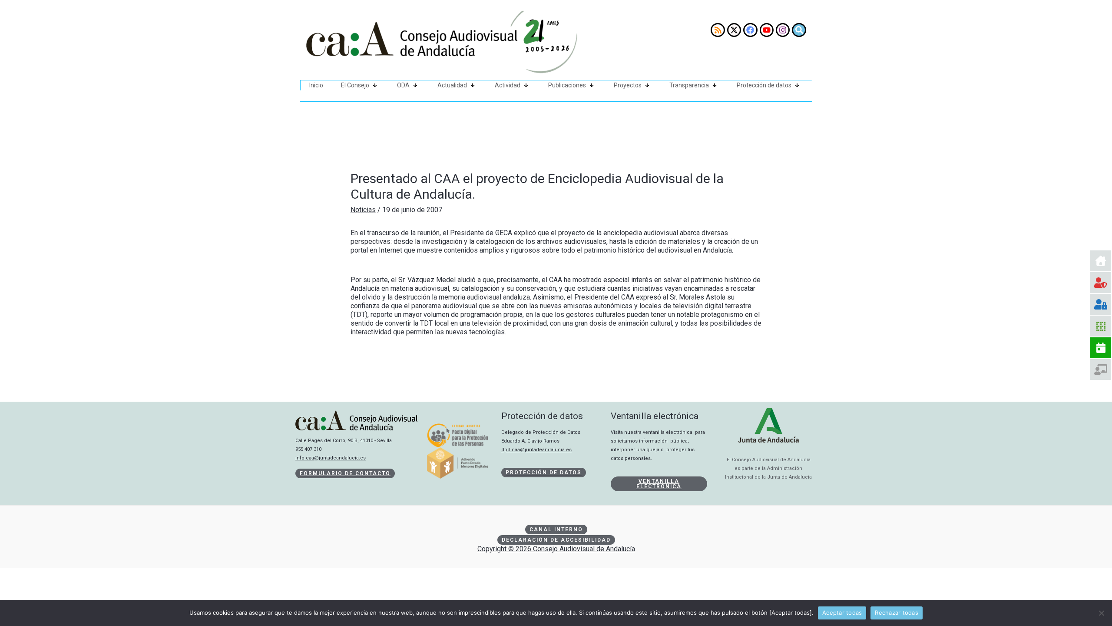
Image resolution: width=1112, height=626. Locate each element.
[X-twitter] (734, 30)
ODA (403, 85)
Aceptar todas (842, 612)
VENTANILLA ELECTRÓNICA (659, 483)
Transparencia (689, 85)
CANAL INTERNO (556, 529)
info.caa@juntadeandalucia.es (330, 458)
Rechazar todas (896, 612)
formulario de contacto (345, 473)
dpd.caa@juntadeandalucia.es (536, 450)
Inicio (316, 85)
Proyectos (628, 85)
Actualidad (452, 85)
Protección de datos (764, 85)
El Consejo (355, 85)
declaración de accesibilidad (556, 540)
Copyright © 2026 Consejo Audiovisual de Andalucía (556, 549)
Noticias (363, 210)
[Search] (799, 30)
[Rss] (718, 30)
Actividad (507, 85)
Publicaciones (567, 85)
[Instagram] (783, 30)
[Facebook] (750, 30)
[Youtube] (767, 30)
